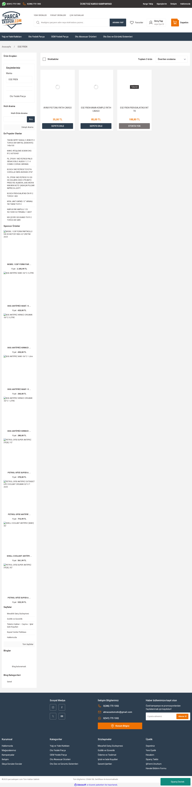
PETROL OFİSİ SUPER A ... (19, 472)
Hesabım (150, 755)
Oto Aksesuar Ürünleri (60, 759)
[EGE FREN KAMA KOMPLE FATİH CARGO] (96, 87)
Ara (31, 119)
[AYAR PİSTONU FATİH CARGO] (57, 87)
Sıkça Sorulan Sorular (12, 764)
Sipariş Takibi (152, 759)
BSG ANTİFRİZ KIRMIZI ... (19, 347)
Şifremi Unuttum (154, 764)
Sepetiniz (150, 746)
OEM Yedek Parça (58, 755)
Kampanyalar (8, 755)
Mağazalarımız (9, 750)
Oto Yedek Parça (58, 750)
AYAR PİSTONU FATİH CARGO (58, 107)
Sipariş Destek (177, 782)
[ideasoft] (80, 784)
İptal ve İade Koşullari (108, 759)
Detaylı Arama (27, 127)
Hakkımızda (7, 746)
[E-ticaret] (95, 785)
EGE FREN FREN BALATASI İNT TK (134, 109)
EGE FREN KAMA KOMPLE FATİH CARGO (96, 109)
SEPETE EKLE (57, 126)
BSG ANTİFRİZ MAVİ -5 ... (19, 306)
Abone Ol (182, 716)
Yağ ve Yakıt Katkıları (59, 746)
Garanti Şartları (105, 764)
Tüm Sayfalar (27, 644)
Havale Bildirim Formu (156, 768)
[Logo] (12, 20)
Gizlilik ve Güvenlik (106, 750)
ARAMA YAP (117, 22)
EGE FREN (22, 47)
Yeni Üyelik (151, 750)
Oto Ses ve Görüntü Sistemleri (64, 764)
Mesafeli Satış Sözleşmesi (110, 746)
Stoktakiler (53, 59)
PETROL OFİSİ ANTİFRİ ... (19, 514)
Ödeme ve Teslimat (107, 755)
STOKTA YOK (134, 126)
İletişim (5, 759)
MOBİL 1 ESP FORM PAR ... (19, 264)
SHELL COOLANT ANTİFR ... (19, 556)
